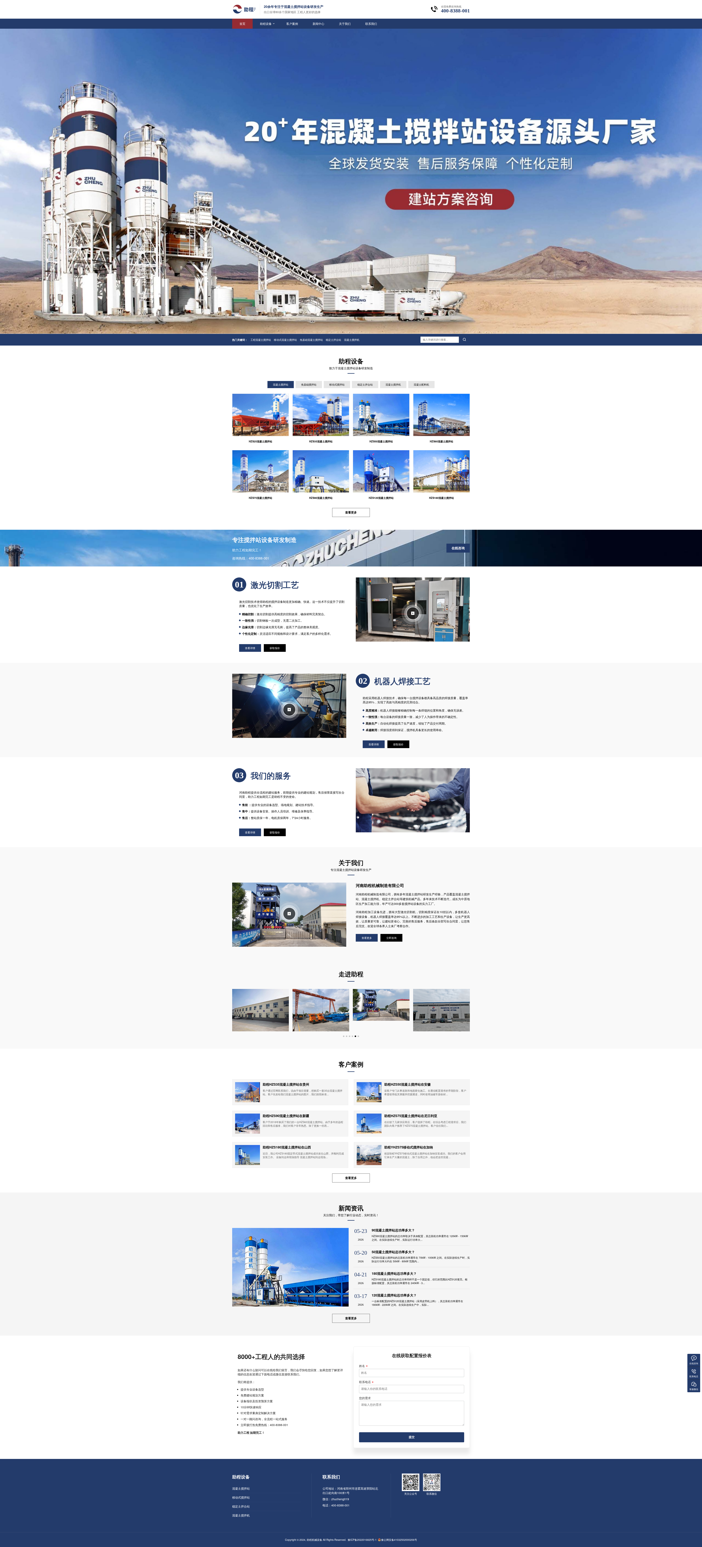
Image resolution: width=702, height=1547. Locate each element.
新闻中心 (318, 24)
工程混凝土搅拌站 (260, 340)
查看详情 (250, 648)
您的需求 (365, 1398)
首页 (242, 24)
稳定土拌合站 (333, 340)
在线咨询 (458, 548)
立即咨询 (391, 938)
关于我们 (345, 24)
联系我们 (371, 24)
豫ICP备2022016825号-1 (362, 1540)
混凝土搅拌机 (351, 340)
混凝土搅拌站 (280, 384)
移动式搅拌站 (337, 384)
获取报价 (275, 648)
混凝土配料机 (421, 384)
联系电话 (365, 1382)
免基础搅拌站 (308, 384)
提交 (412, 1437)
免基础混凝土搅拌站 (311, 340)
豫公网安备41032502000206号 (399, 1540)
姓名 (362, 1366)
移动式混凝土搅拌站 (285, 340)
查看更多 (351, 512)
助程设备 (266, 24)
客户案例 (292, 24)
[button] (343, 1036)
